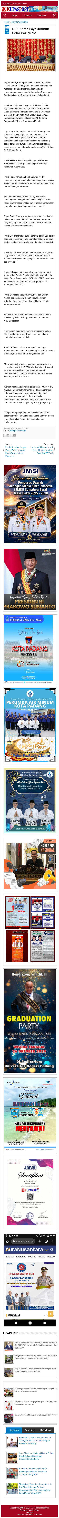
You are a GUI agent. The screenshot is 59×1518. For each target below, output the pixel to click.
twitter (42, 3)
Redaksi (29, 1512)
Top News (14, 1430)
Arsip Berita (30, 1430)
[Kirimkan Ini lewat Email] (5, 435)
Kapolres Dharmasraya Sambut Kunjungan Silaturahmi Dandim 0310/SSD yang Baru (33, 1472)
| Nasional (27, 16)
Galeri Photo (45, 1430)
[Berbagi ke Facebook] (14, 435)
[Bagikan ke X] (11, 435)
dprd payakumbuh (18, 431)
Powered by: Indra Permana (29, 1515)
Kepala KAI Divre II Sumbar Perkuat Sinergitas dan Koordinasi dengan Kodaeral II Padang (35, 1440)
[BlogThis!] (8, 435)
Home (14, 16)
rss (55, 3)
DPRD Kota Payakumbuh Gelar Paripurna (30, 31)
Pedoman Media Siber (29, 1510)
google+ (51, 3)
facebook (46, 3)
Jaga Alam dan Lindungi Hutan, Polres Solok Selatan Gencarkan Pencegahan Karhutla (36, 1456)
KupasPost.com (16, 1508)
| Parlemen (41, 16)
